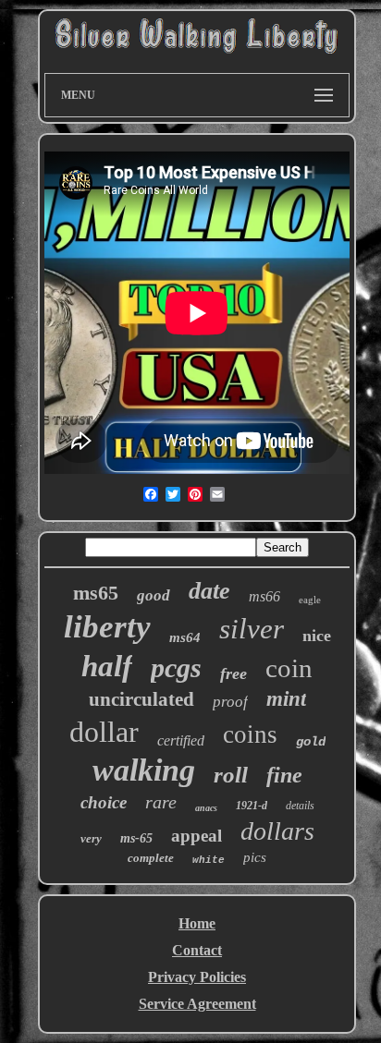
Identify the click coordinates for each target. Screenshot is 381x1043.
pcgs (176, 667)
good (153, 595)
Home (196, 923)
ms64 (185, 637)
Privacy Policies (197, 977)
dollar (104, 731)
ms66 (264, 596)
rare (161, 802)
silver (251, 628)
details (300, 805)
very (91, 838)
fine (284, 775)
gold (311, 741)
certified (180, 740)
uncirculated (141, 699)
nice (316, 635)
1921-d (251, 805)
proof (230, 701)
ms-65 (136, 838)
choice (103, 802)
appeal (196, 835)
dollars (277, 831)
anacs (206, 808)
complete (151, 858)
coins (250, 734)
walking (143, 770)
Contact (197, 950)
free (233, 673)
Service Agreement (197, 1004)
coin (289, 668)
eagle (310, 599)
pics (254, 857)
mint (286, 698)
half (106, 666)
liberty (107, 627)
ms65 (95, 592)
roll (231, 774)
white (208, 860)
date (209, 590)
